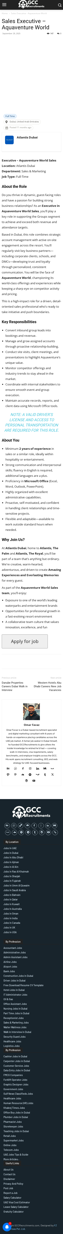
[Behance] (9, 769)
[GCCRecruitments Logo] (31, 812)
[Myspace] (54, 769)
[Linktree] (55, 832)
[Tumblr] (46, 775)
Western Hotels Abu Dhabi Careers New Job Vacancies (47, 686)
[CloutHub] (17, 769)
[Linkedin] (39, 769)
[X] (54, 775)
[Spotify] (31, 775)
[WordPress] (28, 781)
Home (5, 13)
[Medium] (46, 769)
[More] (41, 41)
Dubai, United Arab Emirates (24, 122)
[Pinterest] (17, 775)
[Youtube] (35, 781)
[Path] (9, 775)
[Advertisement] (31, 81)
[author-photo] (31, 719)
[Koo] (41, 825)
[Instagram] (31, 769)
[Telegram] (28, 832)
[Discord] (27, 825)
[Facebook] (24, 769)
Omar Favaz (31, 725)
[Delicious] (20, 825)
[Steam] (39, 775)
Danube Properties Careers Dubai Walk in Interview (14, 686)
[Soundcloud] (24, 775)
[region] (31, 1204)
